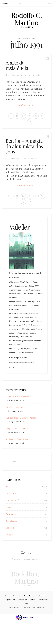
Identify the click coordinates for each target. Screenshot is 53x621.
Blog (8, 486)
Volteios (9, 534)
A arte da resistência (17, 65)
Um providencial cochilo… (17, 428)
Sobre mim (17, 596)
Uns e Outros (11, 527)
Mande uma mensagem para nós (26, 559)
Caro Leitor (11, 493)
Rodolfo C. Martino (26, 19)
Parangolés (11, 514)
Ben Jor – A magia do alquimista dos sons (24, 146)
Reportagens (11, 521)
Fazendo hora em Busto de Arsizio (21, 417)
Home (7, 596)
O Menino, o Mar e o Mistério (19, 396)
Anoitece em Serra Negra (17, 439)
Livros (8, 507)
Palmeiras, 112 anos (14, 407)
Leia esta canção (33, 75)
